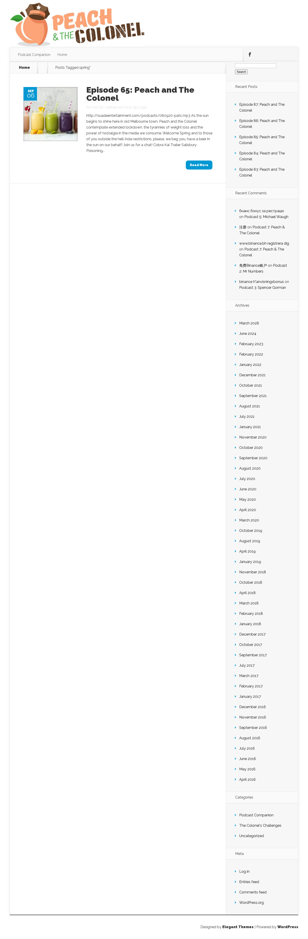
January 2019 (250, 562)
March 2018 (249, 603)
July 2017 (247, 665)
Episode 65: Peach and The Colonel (140, 94)
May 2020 (247, 499)
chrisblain (114, 107)
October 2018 (250, 582)
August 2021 (249, 406)
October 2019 (250, 530)
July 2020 (247, 479)
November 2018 (252, 572)
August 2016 (249, 738)
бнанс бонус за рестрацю (261, 211)
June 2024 (247, 333)
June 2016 (247, 759)
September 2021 (253, 396)
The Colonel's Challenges (260, 825)
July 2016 (247, 748)
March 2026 (249, 323)
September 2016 (253, 727)
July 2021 (247, 416)
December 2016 (252, 707)
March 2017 (248, 676)
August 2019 (249, 541)
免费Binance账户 (253, 265)
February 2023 (251, 344)
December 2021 (252, 375)
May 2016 (247, 769)
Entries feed (249, 882)
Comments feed (253, 892)
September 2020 (253, 458)
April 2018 (247, 593)
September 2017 (253, 655)
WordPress (287, 927)
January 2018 (250, 624)
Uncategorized (251, 836)
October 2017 (250, 645)
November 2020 (253, 437)
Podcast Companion (34, 54)
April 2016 (247, 779)
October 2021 (250, 385)
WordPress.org (251, 902)
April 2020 (247, 510)
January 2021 (250, 427)
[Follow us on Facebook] (250, 54)
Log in (244, 871)
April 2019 (247, 551)
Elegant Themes (238, 927)
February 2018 (251, 613)
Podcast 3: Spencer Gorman (262, 287)
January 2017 (250, 696)
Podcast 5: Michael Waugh (266, 217)
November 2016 (252, 717)
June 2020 (247, 489)
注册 (242, 227)
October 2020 (251, 447)
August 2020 (250, 468)
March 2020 (249, 520)
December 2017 (252, 634)
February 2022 (251, 354)
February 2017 (251, 686)
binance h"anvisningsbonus (261, 282)
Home (62, 54)
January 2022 (250, 365)
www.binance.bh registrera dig (264, 243)
